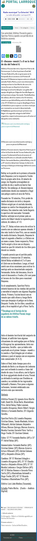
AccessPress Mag (28, 538)
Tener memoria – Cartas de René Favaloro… (14, 525)
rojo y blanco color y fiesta (14, 509)
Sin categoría (24, 28)
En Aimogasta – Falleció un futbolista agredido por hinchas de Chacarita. (17, 517)
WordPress (15, 538)
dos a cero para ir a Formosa (15, 507)
